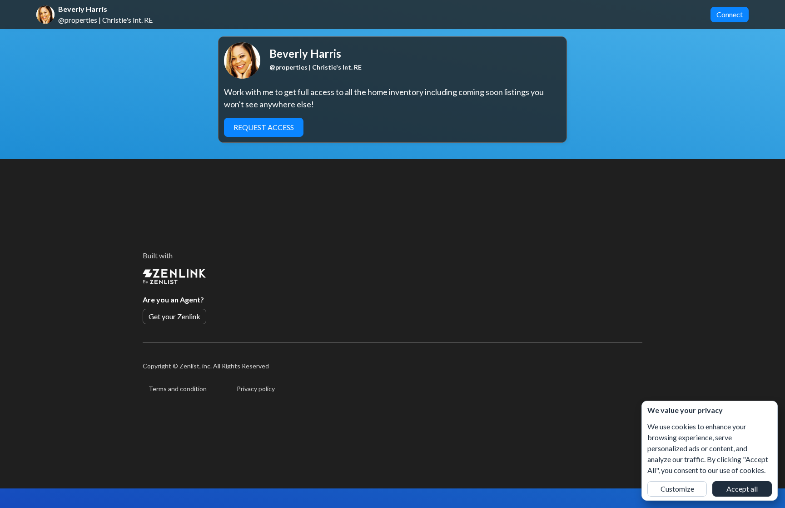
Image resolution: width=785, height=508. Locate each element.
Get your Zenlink (174, 316)
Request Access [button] (264, 127)
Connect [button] (729, 14)
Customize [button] (677, 488)
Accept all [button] (742, 488)
